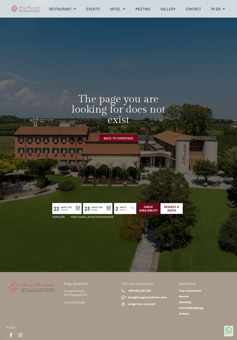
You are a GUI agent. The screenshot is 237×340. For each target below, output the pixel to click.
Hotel (115, 9)
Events (93, 9)
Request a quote (171, 208)
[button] (67, 208)
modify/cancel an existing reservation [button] (92, 216)
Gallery (168, 9)
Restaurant (60, 9)
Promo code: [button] (58, 216)
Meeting (143, 9)
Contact (193, 9)
